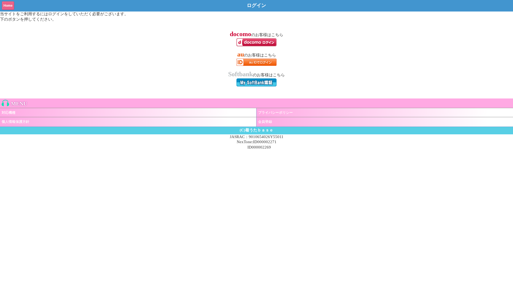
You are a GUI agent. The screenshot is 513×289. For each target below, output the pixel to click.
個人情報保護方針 (15, 122)
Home (8, 5)
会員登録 (265, 122)
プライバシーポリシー (275, 113)
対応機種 (8, 113)
